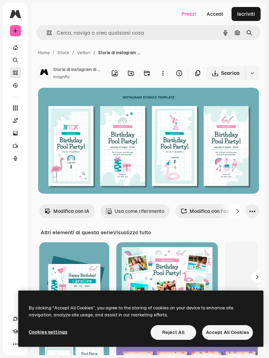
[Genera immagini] (15, 133)
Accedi (215, 14)
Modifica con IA (71, 211)
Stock (63, 53)
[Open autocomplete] (46, 32)
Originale (84, 101)
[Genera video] (15, 145)
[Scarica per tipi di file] (252, 73)
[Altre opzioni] (163, 73)
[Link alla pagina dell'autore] (44, 73)
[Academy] (15, 331)
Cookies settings (48, 332)
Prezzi (188, 14)
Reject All (173, 332)
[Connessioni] (15, 318)
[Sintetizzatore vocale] (15, 158)
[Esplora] (15, 85)
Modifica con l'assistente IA (221, 211)
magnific (61, 77)
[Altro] (15, 344)
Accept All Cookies (227, 332)
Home (44, 53)
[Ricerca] (15, 60)
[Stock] (15, 72)
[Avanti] (237, 211)
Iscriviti (246, 14)
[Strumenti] (15, 108)
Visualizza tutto (132, 232)
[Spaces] (15, 120)
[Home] (15, 47)
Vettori (83, 53)
